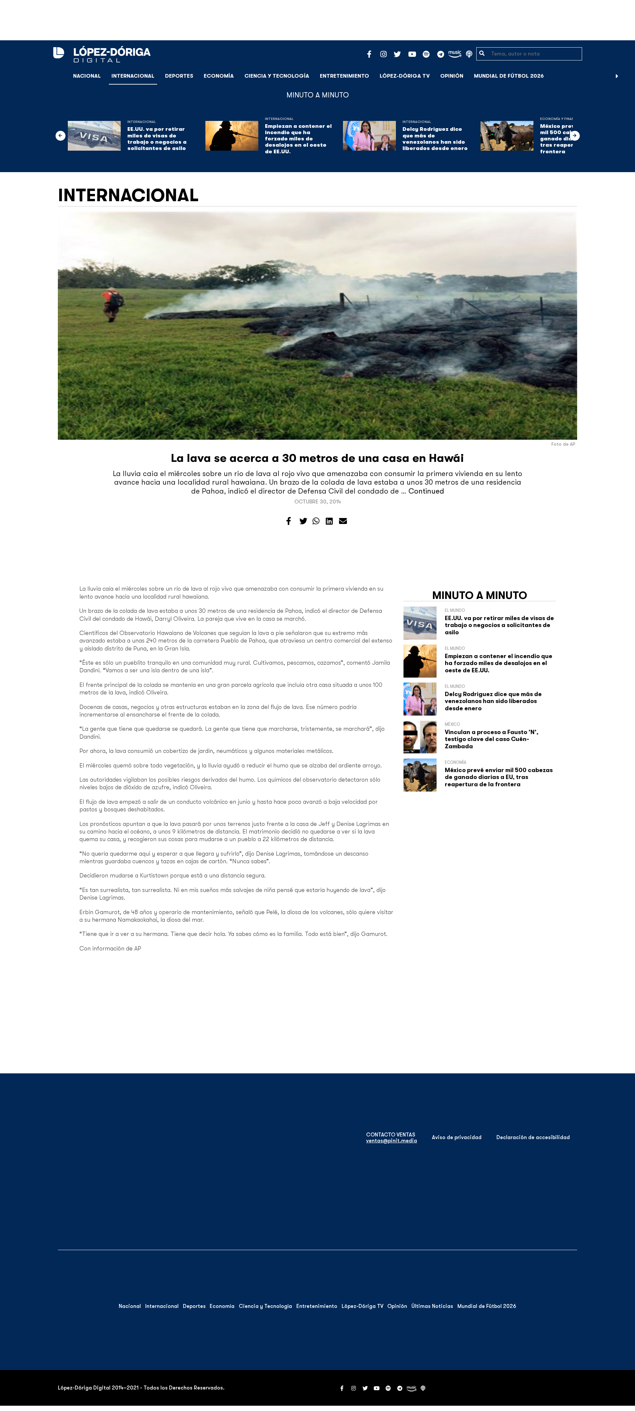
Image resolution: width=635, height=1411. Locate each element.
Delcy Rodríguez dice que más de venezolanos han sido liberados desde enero (435, 138)
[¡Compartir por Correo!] (343, 521)
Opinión (451, 76)
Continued (426, 491)
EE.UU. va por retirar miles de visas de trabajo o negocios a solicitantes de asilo (157, 138)
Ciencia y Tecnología (276, 76)
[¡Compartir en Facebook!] (288, 521)
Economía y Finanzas (560, 119)
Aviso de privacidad (457, 1137)
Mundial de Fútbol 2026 (509, 76)
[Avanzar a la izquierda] (60, 136)
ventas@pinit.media (391, 1140)
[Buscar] (626, 76)
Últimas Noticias (432, 1306)
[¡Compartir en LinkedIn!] (329, 521)
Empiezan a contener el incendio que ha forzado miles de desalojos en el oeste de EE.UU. (298, 139)
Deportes (179, 76)
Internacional (132, 76)
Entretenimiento (344, 76)
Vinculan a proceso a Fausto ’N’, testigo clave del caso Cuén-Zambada (491, 739)
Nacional (87, 76)
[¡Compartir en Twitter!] (303, 521)
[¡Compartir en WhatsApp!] (316, 521)
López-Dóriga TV (405, 76)
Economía (219, 76)
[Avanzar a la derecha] (617, 76)
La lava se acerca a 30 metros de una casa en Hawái (317, 458)
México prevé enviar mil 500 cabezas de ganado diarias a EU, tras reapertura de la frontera (499, 777)
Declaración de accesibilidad (533, 1137)
